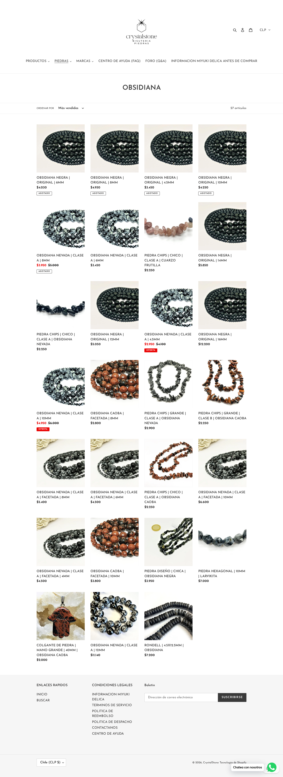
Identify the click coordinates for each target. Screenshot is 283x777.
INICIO (42, 694)
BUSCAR (43, 700)
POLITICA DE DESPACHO (112, 722)
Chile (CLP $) (50, 762)
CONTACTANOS (105, 727)
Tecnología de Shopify (233, 762)
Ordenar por (45, 108)
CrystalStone (211, 762)
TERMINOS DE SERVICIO (112, 705)
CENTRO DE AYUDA (108, 733)
